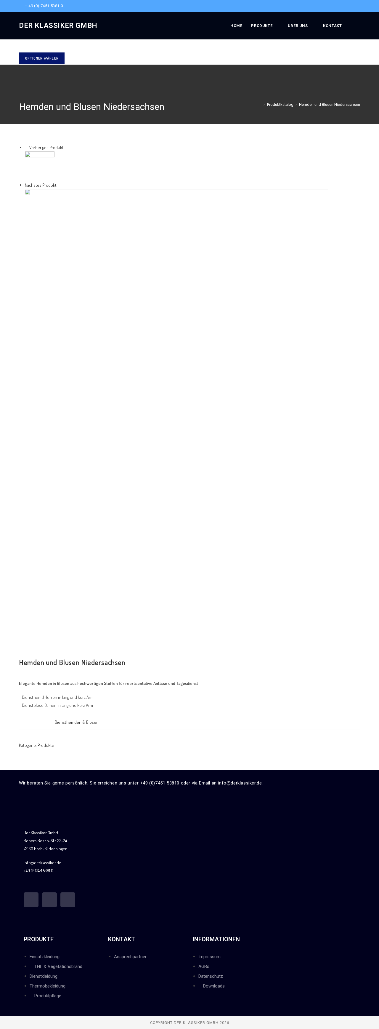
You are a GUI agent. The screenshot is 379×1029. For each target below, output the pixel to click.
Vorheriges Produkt (46, 147)
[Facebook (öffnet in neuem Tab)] (344, 6)
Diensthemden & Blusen (77, 722)
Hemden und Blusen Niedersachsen (329, 104)
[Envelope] (67, 899)
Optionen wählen (42, 58)
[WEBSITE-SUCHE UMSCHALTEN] (358, 25)
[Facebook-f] (31, 899)
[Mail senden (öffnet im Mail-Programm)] (357, 6)
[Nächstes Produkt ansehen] (59, 185)
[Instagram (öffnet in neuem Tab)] (351, 6)
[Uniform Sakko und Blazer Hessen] (176, 416)
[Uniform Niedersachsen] (39, 165)
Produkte (46, 745)
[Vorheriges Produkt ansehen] (26, 147)
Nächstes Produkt (41, 185)
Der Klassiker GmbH (58, 25)
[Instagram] (49, 899)
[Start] (259, 104)
